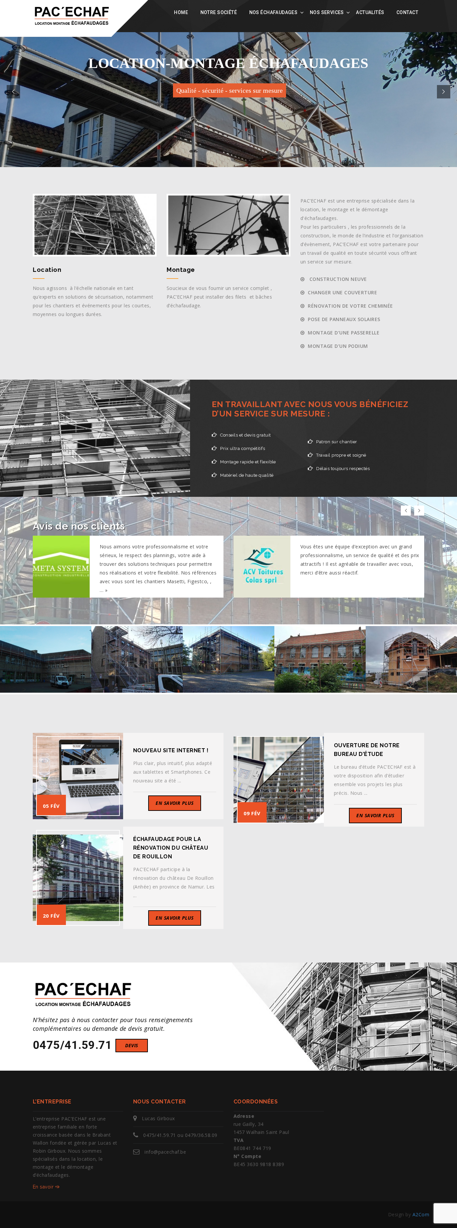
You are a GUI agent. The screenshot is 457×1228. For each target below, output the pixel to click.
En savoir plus (175, 803)
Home (181, 12)
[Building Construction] (80, 638)
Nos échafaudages (273, 12)
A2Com (421, 1214)
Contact (407, 12)
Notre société (218, 12)
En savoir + (45, 1186)
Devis (131, 1045)
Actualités (370, 12)
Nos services (327, 12)
